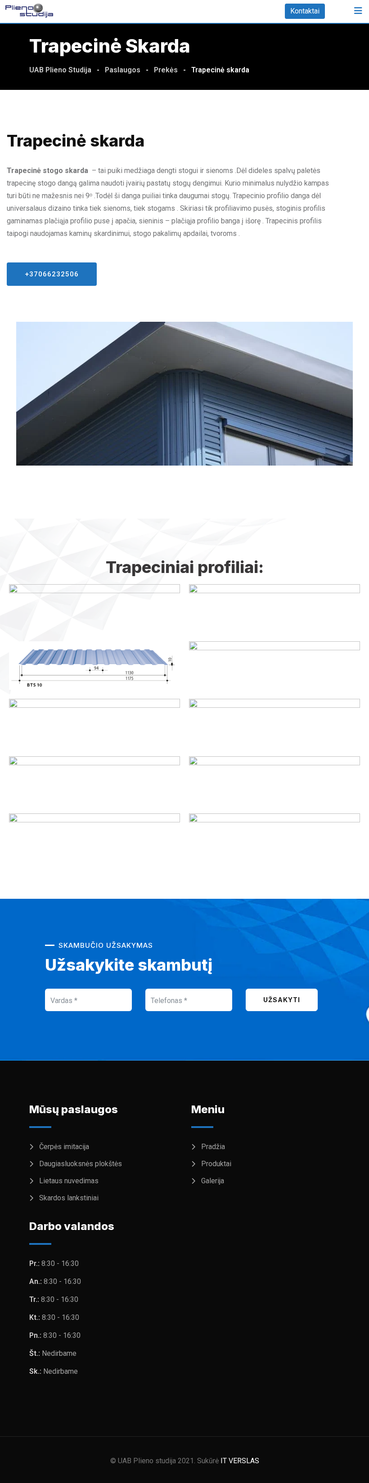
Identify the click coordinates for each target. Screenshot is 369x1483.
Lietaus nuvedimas (69, 1181)
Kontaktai (305, 11)
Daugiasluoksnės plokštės (80, 1163)
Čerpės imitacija (64, 1146)
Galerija (212, 1181)
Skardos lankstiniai (69, 1198)
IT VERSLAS (239, 1460)
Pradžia (213, 1146)
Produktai (216, 1163)
